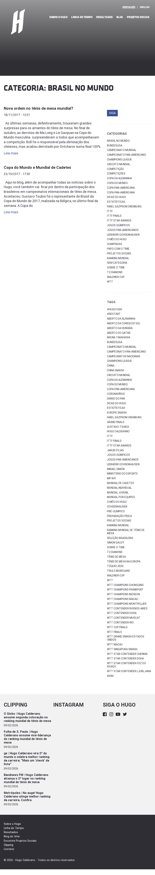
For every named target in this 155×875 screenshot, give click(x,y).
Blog (119, 17)
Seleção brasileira (120, 538)
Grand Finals (115, 422)
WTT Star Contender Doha (125, 658)
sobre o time (116, 547)
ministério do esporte (122, 473)
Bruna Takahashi (118, 337)
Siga (112, 113)
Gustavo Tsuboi (118, 426)
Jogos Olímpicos (118, 225)
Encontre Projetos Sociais (20, 840)
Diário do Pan (116, 398)
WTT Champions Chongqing (125, 584)
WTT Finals (114, 631)
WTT (110, 281)
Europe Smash (117, 412)
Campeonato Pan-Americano (126, 154)
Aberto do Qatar (118, 332)
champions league (119, 360)
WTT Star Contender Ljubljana (129, 671)
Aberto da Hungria (120, 328)
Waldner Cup (116, 276)
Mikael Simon (116, 469)
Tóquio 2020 (115, 566)
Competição (115, 168)
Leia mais (11, 153)
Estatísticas (116, 201)
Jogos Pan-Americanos (123, 229)
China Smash (115, 370)
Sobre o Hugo (58, 17)
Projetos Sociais (138, 17)
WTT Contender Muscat (123, 617)
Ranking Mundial (118, 258)
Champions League (119, 159)
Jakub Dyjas (115, 450)
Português (128, 7)
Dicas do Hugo (116, 197)
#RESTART (114, 313)
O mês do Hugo (117, 239)
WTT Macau (115, 644)
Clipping (8, 845)
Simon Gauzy (115, 542)
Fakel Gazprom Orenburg (124, 206)
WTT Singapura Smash (122, 649)
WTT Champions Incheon (123, 594)
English (144, 7)
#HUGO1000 (114, 309)
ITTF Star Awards (119, 220)
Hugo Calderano (118, 431)
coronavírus (116, 393)
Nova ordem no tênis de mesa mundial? (38, 108)
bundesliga (114, 342)
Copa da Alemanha (119, 178)
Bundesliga (114, 145)
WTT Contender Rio (120, 622)
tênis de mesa (116, 556)
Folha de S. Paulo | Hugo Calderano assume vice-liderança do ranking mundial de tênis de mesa (27, 737)
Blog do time (12, 836)
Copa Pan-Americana (121, 187)
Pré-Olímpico (116, 511)
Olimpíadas (114, 244)
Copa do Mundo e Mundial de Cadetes (37, 167)
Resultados (104, 17)
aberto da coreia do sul (123, 323)
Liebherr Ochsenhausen (123, 234)
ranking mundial (118, 525)
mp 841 (111, 478)
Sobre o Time (116, 267)
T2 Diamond (114, 272)
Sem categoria (117, 262)
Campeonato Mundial (121, 150)
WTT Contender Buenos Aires (127, 608)
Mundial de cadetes (120, 483)
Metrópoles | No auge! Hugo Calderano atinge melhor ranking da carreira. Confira (27, 796)
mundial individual (119, 487)
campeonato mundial (121, 346)
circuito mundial (118, 375)
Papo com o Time (118, 248)
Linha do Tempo (81, 17)
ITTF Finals (114, 215)
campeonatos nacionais (123, 356)
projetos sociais (119, 520)
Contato (9, 849)
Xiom (110, 675)
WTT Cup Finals (117, 627)
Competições (116, 173)
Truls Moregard (118, 570)
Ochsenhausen (117, 506)
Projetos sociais (119, 253)
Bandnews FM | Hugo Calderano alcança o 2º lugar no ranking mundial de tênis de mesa (26, 778)
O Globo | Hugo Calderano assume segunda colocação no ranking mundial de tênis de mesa (27, 717)
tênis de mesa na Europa (123, 561)
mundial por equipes (121, 497)
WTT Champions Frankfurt (125, 589)
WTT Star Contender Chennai (127, 653)
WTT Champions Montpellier (126, 603)
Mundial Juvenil (118, 492)
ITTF (110, 211)
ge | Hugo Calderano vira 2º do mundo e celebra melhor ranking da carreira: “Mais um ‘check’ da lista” (27, 758)
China (110, 365)
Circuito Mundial (118, 164)
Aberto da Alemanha (121, 318)
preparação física (119, 516)
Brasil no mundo (118, 140)
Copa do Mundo (117, 183)
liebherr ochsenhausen (123, 464)
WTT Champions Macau (122, 599)
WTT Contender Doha (121, 613)
